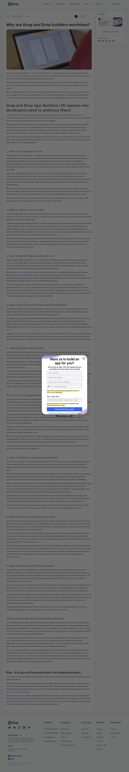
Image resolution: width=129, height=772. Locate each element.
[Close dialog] (84, 358)
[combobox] (50, 386)
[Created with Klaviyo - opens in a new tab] (64, 415)
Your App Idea (53, 396)
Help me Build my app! (64, 409)
